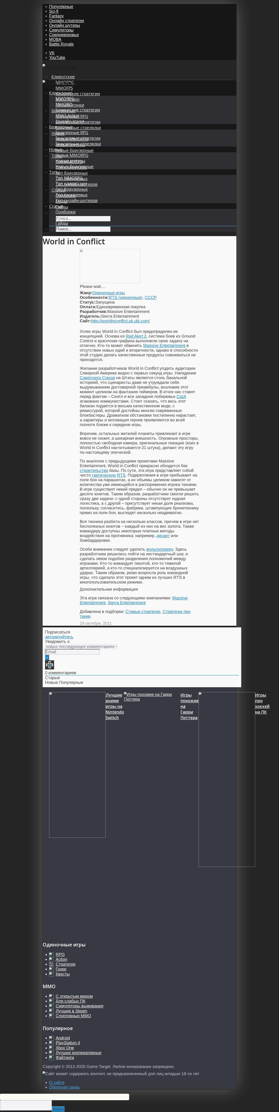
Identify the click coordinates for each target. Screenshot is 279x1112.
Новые (55, 149)
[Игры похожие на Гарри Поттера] (152, 813)
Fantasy (56, 16)
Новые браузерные (74, 150)
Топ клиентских (71, 183)
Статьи (56, 206)
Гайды (62, 223)
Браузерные (61, 127)
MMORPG (65, 98)
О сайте (56, 1082)
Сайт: (85, 321)
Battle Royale (61, 44)
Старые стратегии (142, 611)
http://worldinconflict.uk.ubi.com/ (120, 321)
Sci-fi (53, 11)
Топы (54, 172)
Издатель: (90, 316)
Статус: (87, 302)
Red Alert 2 (136, 336)
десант (163, 535)
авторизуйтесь (59, 636)
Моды (61, 217)
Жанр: (86, 292)
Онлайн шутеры (64, 25)
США (181, 396)
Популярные (61, 6)
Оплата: (88, 307)
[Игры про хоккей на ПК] (227, 813)
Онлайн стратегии (66, 20)
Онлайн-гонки (70, 121)
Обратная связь (64, 1087)
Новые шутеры (70, 161)
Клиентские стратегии (78, 93)
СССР (151, 297)
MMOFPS (64, 88)
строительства (94, 470)
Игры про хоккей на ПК (262, 703)
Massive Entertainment (164, 345)
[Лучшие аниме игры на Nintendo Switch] (77, 813)
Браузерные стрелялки (78, 127)
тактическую (104, 475)
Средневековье (64, 34)
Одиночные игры (109, 292)
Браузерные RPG (72, 132)
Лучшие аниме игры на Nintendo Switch (115, 706)
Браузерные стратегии (78, 138)
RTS (121, 475)
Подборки (66, 212)
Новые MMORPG (72, 155)
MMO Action (67, 115)
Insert (58, 1109)
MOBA (55, 39)
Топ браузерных (72, 173)
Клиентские (63, 76)
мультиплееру (159, 549)
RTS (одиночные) (125, 297)
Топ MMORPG (69, 178)
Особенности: (94, 297)
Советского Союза (97, 377)
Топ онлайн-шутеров (76, 200)
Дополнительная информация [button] (109, 589)
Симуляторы (61, 30)
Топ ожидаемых (72, 195)
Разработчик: (93, 311)
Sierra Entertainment (127, 602)
